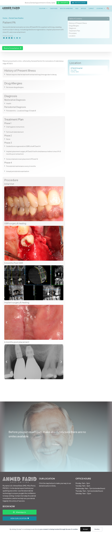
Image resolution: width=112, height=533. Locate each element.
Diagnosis (72, 28)
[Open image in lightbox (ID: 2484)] (33, 282)
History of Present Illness (78, 23)
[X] (14, 38)
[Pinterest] (17, 38)
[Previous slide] (2, 436)
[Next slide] (110, 436)
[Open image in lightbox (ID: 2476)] (33, 203)
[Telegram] (19, 38)
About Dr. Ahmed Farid (66, 8)
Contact (91, 8)
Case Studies (53, 8)
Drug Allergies (74, 26)
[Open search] (108, 8)
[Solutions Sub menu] (46, 8)
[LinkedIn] (9, 38)
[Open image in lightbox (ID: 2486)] (33, 322)
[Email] (4, 38)
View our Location (79, 2)
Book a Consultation (11, 48)
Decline (96, 529)
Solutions (42, 8)
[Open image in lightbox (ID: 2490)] (33, 361)
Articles (83, 8)
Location (72, 36)
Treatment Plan (74, 31)
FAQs (76, 8)
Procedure (73, 33)
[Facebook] (11, 38)
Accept (85, 529)
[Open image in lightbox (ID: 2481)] (33, 243)
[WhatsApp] (6, 38)
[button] (88, 19)
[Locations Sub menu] (104, 8)
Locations (100, 8)
